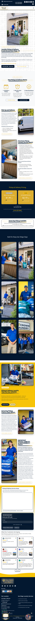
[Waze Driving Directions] (33, 4)
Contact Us (17, 527)
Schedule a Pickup (11, 100)
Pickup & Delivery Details (8, 527)
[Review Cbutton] (5, 616)
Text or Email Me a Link (21, 66)
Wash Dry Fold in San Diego (23, 600)
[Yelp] (31, 2)
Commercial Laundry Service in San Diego (25, 605)
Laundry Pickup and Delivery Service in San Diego (25, 603)
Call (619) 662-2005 (23, 100)
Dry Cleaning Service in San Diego (24, 607)
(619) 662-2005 (5, 4)
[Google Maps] (25, 2)
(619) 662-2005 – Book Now (7, 66)
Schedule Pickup (5, 404)
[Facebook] (27, 2)
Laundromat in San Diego (23, 598)
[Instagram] (29, 2)
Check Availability (17, 524)
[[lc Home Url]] (3, 8)
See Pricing (13, 404)
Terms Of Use (20, 618)
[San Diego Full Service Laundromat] (28, 617)
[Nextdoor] (33, 2)
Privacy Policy (15, 618)
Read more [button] (20, 545)
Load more (17, 570)
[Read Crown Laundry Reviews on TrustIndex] (5, 611)
